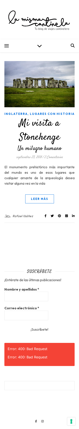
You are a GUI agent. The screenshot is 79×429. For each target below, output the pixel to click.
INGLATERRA (16, 114)
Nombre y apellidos (21, 289)
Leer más (39, 199)
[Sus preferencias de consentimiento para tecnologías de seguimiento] (71, 421)
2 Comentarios (53, 157)
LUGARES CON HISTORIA (52, 114)
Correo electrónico (21, 308)
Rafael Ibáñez (23, 216)
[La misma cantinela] (39, 19)
